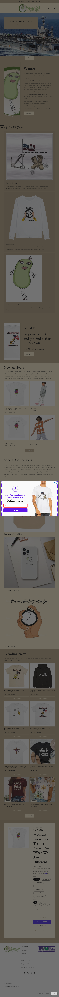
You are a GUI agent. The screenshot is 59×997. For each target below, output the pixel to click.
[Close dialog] (55, 482)
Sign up (15, 510)
